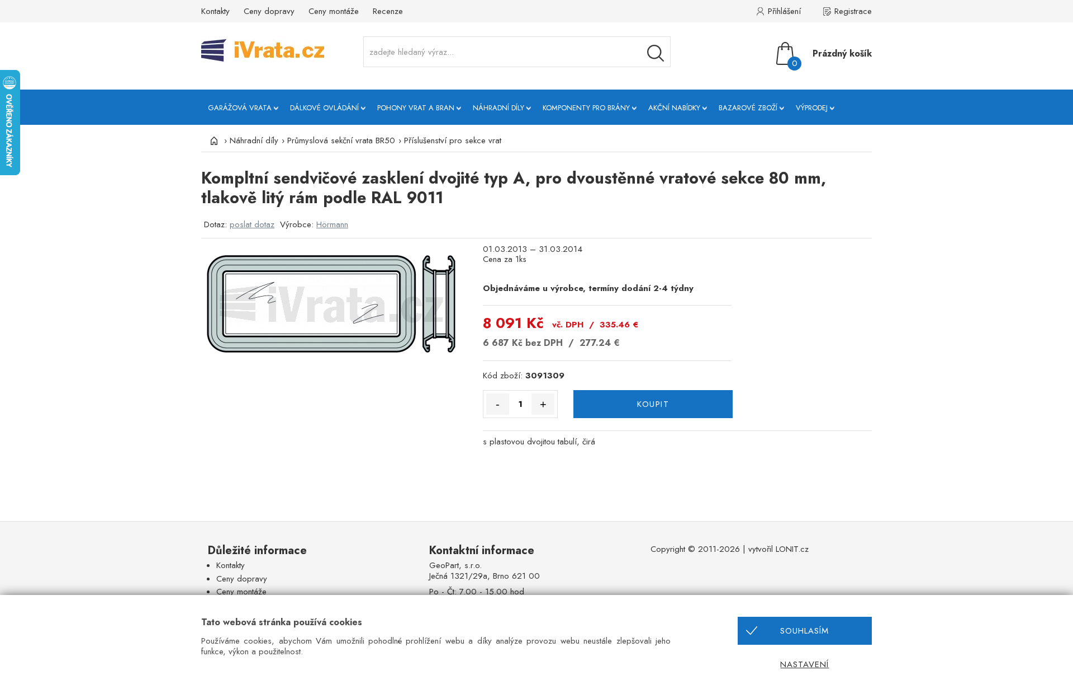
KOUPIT (653, 404)
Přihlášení (784, 11)
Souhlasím (804, 631)
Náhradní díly (498, 107)
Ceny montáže (333, 11)
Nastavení (804, 664)
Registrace (853, 11)
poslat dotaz (252, 224)
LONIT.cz (792, 549)
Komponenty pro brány (586, 107)
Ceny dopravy (269, 11)
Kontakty (215, 11)
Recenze (388, 11)
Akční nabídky (674, 107)
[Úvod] (212, 140)
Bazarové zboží (748, 107)
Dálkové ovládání (324, 107)
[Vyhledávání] (655, 53)
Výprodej (812, 107)
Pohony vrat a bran (415, 107)
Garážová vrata (240, 107)
